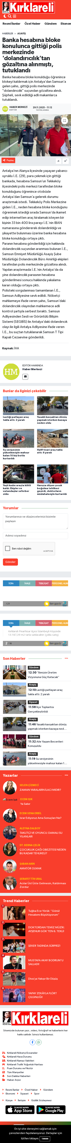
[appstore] (20, 1110)
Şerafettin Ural (31, 879)
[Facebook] (32, 1042)
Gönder (10, 562)
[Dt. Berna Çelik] (10, 849)
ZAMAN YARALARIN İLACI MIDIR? (40, 789)
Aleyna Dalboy (30, 828)
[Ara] (10, 16)
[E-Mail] (25, 377)
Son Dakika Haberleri (18, 1076)
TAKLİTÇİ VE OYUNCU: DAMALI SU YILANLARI (41, 834)
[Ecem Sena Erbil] (10, 815)
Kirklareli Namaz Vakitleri (20, 1060)
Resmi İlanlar (11, 23)
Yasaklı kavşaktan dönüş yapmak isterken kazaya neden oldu (52, 420)
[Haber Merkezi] (11, 371)
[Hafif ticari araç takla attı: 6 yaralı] (52, 438)
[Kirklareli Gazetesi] (28, 7)
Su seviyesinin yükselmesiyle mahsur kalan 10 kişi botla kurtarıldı (47, 761)
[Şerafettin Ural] (10, 882)
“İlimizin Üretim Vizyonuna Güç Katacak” (43, 675)
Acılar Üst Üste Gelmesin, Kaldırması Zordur (43, 885)
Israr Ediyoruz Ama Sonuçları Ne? (41, 818)
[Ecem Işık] (10, 799)
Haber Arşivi (14, 1080)
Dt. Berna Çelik (30, 845)
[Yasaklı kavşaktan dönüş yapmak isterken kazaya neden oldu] (52, 405)
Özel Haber (32, 23)
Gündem (50, 23)
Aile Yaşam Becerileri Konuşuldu (45, 744)
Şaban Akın (27, 864)
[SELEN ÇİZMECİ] (10, 787)
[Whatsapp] (39, 1042)
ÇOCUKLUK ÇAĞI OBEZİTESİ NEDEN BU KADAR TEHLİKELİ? (43, 851)
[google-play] (51, 1110)
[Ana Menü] (14, 16)
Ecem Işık (26, 799)
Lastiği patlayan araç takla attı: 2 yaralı (45, 692)
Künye (9, 1100)
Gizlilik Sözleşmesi (41, 1100)
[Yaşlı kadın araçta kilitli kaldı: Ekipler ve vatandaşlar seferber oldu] (18, 473)
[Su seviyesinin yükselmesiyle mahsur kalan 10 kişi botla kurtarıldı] (18, 438)
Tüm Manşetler (15, 1072)
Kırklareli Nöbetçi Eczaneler (22, 1053)
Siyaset (33, 702)
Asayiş (21, 33)
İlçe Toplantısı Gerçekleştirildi (41, 709)
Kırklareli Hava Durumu (19, 1056)
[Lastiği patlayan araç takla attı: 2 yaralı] (18, 405)
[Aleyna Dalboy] (10, 832)
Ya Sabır (25, 804)
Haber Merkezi (32, 369)
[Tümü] (66, 658)
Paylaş (10, 160)
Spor (36, 1093)
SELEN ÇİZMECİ (29, 785)
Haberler (7, 33)
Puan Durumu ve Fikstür (20, 1068)
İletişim (22, 1100)
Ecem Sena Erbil (31, 813)
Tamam (45, 1139)
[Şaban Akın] (10, 866)
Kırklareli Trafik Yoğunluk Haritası (25, 1064)
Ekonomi (10, 1093)
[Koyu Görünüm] (5, 16)
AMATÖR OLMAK (31, 868)
